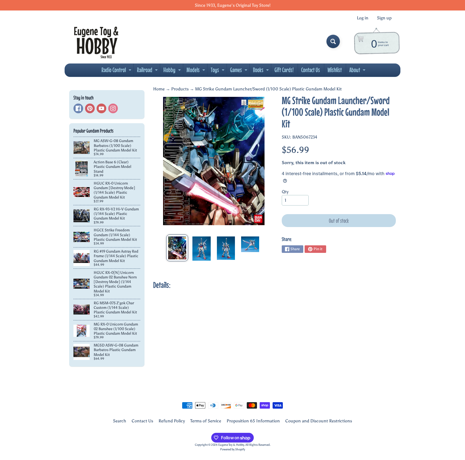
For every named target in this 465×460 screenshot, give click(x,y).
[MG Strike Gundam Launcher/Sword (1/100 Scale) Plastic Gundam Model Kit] (177, 248)
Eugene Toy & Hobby (231, 445)
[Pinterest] (90, 108)
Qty (285, 191)
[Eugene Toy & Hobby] (96, 41)
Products (180, 88)
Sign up (384, 18)
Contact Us (310, 69)
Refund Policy (171, 420)
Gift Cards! (284, 69)
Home (159, 88)
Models (196, 71)
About (358, 71)
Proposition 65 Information (253, 420)
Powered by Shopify (232, 449)
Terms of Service (205, 420)
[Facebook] (78, 108)
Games (239, 71)
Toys (218, 71)
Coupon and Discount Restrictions (318, 420)
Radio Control (117, 71)
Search (119, 420)
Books (261, 71)
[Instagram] (113, 108)
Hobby (172, 71)
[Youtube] (101, 108)
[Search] (333, 41)
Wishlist (334, 69)
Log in (362, 18)
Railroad (148, 71)
